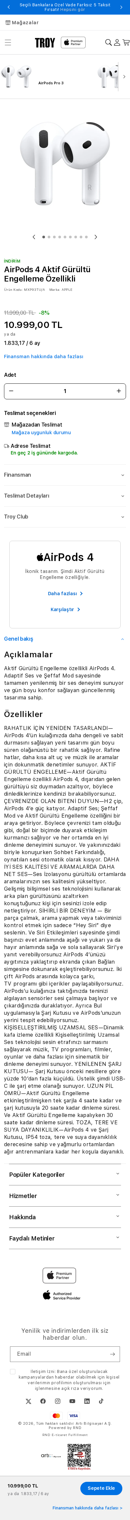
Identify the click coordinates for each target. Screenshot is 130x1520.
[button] (65, 475)
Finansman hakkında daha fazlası (43, 356)
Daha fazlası (62, 593)
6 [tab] (70, 237)
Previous (8, 7)
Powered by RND (65, 1428)
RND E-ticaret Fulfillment (65, 1435)
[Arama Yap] (108, 42)
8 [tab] (81, 237)
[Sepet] (126, 42)
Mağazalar (25, 22)
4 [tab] (59, 237)
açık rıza (70, 1388)
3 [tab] (54, 237)
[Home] (45, 42)
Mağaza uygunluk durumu (41, 432)
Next (121, 7)
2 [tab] (49, 237)
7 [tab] (75, 237)
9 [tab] (86, 237)
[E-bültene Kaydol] (112, 1354)
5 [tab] (65, 237)
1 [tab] (43, 237)
